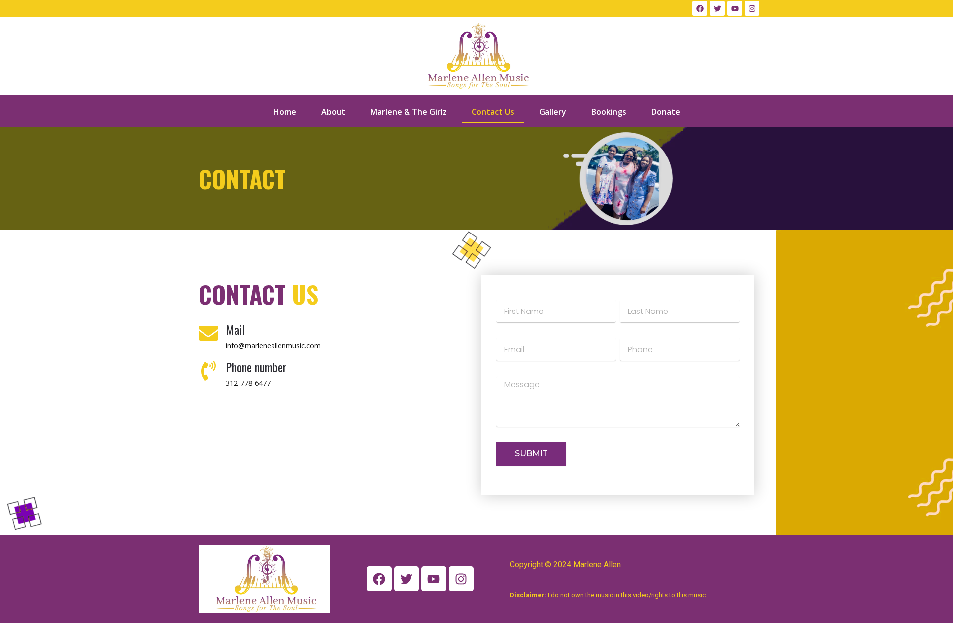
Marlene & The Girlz (408, 111)
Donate (665, 111)
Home (284, 111)
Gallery (552, 111)
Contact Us (493, 111)
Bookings (608, 111)
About (333, 111)
